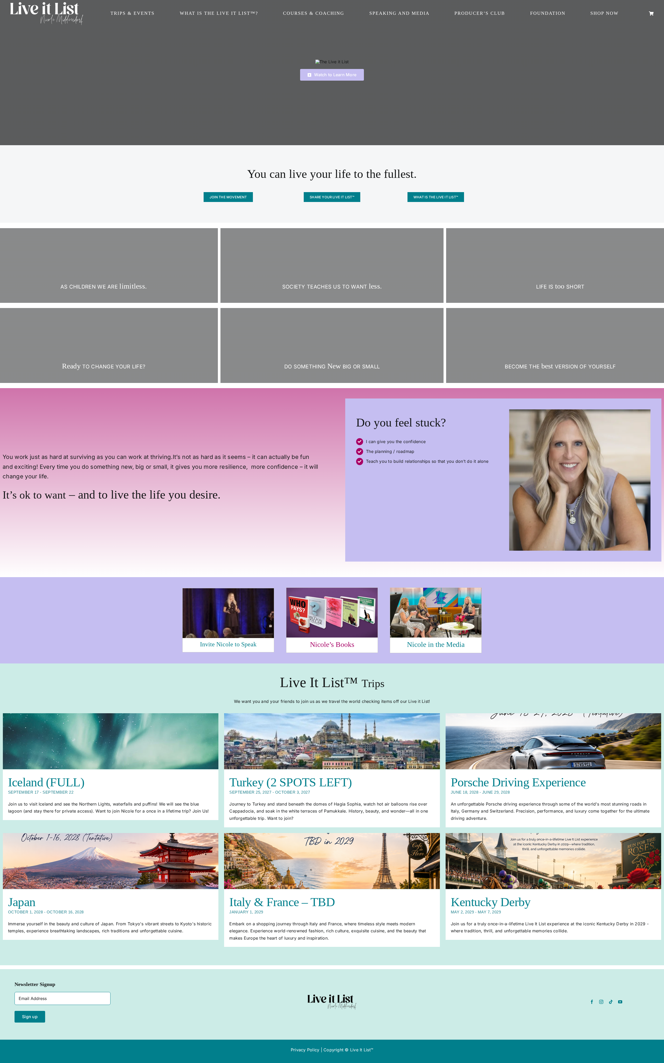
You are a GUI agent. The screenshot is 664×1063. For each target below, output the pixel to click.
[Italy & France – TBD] (332, 861)
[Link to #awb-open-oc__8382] (651, 13)
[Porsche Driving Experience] (553, 741)
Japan (21, 902)
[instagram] (601, 1002)
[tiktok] (611, 1002)
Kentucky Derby (491, 902)
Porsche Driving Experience (518, 782)
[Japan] (110, 861)
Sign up (30, 1016)
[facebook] (592, 1002)
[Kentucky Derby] (553, 861)
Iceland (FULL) (46, 782)
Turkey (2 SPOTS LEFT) (290, 782)
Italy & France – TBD (282, 902)
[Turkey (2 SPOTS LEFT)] (332, 741)
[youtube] (620, 1002)
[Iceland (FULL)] (110, 741)
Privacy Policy (305, 1049)
